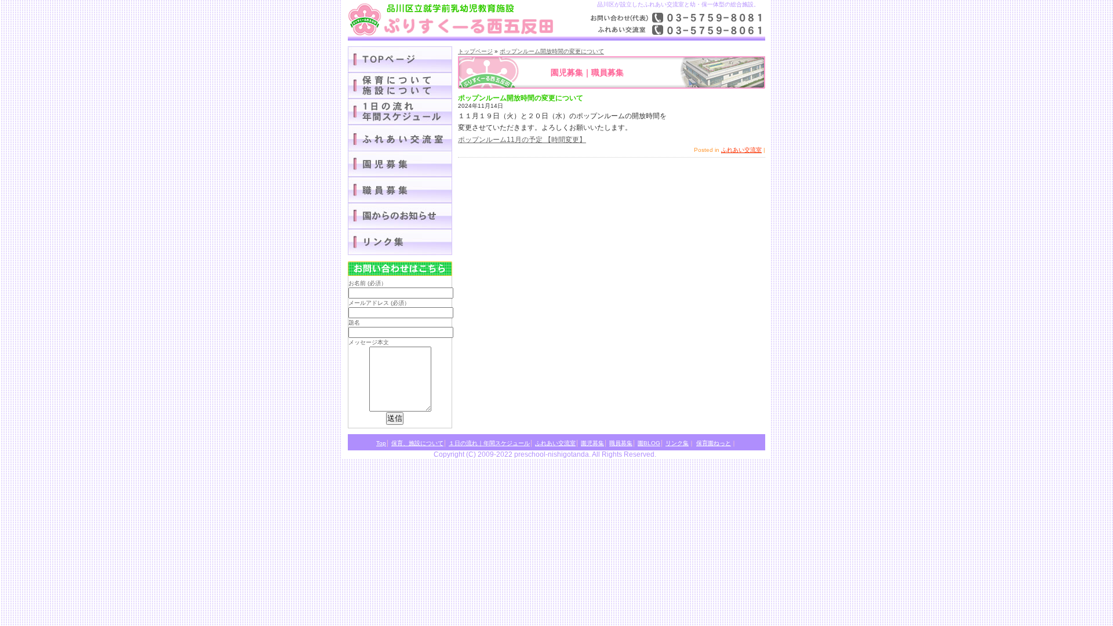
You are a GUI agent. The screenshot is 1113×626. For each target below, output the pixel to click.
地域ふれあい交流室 (400, 138)
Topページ (400, 59)
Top (381, 443)
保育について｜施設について (400, 85)
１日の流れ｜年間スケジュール (400, 112)
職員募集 (400, 190)
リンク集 (400, 242)
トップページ (475, 51)
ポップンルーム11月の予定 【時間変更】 (522, 140)
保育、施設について (417, 443)
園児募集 (400, 164)
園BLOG (400, 216)
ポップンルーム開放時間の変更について (552, 51)
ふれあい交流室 (741, 150)
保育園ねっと (713, 443)
